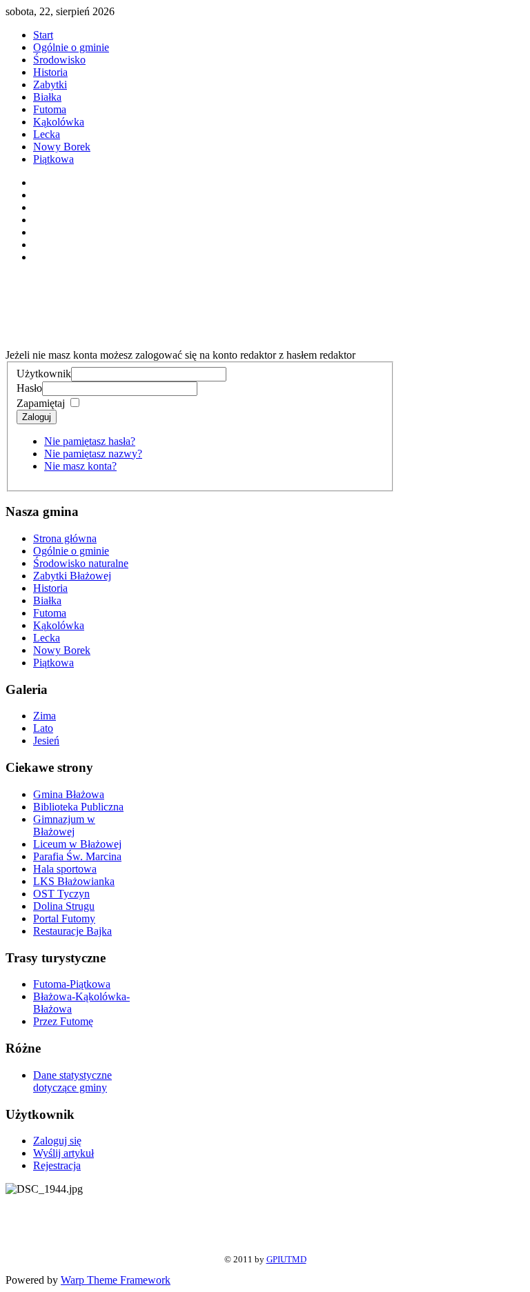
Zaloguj (36, 417)
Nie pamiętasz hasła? (89, 441)
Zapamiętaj (41, 403)
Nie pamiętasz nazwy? (93, 453)
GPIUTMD (286, 1259)
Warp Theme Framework (115, 1280)
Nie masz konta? (80, 466)
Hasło (29, 388)
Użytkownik (44, 373)
